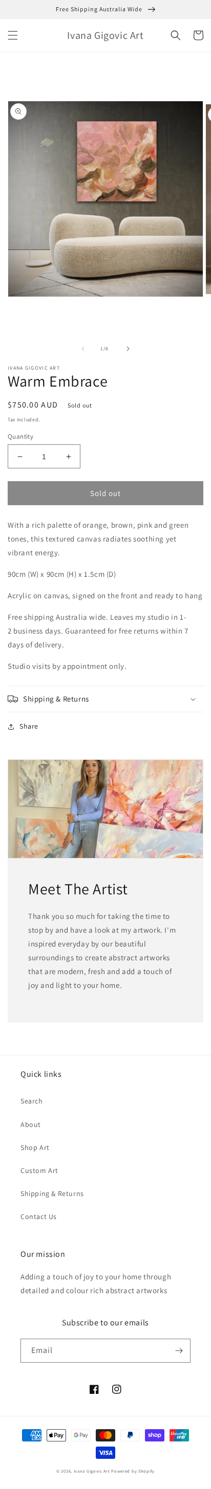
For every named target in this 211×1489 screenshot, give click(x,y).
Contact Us (38, 1216)
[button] (13, 35)
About (30, 1124)
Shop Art (35, 1147)
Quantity (20, 436)
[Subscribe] (178, 1351)
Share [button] (28, 726)
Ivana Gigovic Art (92, 1471)
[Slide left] (83, 348)
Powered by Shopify (133, 1471)
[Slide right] (128, 348)
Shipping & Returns (52, 1193)
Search (31, 1101)
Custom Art (39, 1170)
